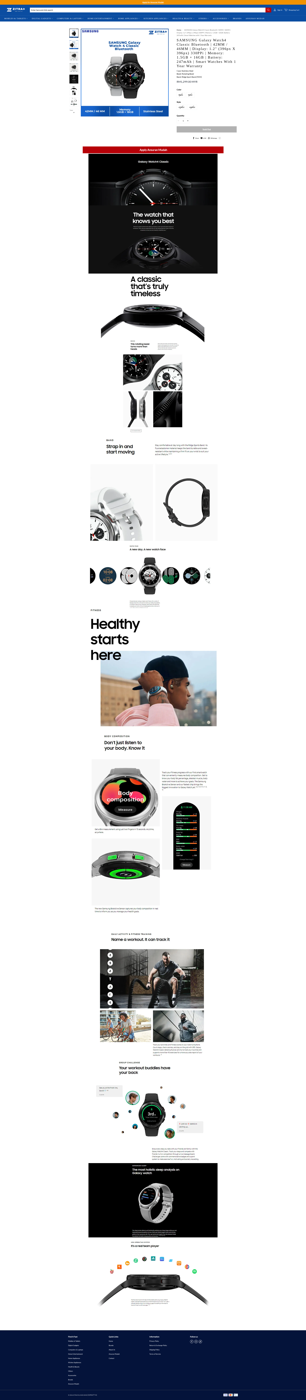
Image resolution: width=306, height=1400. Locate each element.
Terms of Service (155, 1354)
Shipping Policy (154, 1350)
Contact (111, 1358)
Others (203, 18)
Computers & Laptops (69, 18)
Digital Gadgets (41, 18)
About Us (112, 1350)
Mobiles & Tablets (15, 18)
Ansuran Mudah (255, 18)
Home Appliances (128, 18)
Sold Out (207, 129)
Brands (237, 18)
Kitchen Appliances (155, 18)
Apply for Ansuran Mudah (153, 2)
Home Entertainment (100, 18)
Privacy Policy (154, 1341)
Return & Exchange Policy (158, 1345)
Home (179, 30)
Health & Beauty (183, 18)
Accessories (220, 18)
